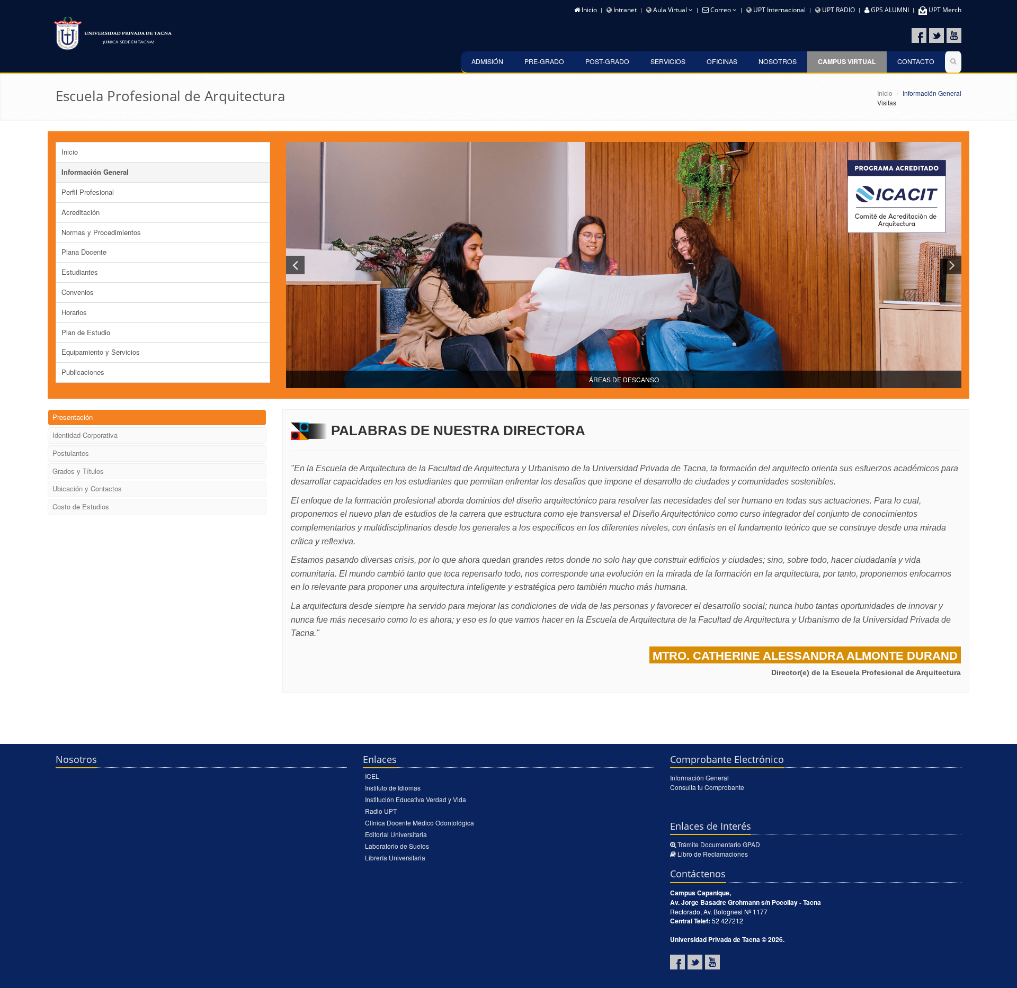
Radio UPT (381, 810)
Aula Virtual (670, 9)
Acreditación (80, 212)
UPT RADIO (837, 9)
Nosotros (778, 61)
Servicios (667, 61)
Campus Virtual (847, 61)
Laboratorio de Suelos (397, 845)
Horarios (74, 312)
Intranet (624, 9)
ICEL (372, 775)
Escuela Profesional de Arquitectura (170, 95)
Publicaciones (82, 372)
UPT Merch (944, 9)
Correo (721, 9)
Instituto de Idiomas (393, 787)
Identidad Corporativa (85, 435)
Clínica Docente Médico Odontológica (419, 822)
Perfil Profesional (87, 192)
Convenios (77, 292)
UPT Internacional (779, 9)
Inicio (588, 9)
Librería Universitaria (395, 857)
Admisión (487, 61)
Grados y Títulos (78, 471)
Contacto (915, 61)
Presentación (72, 417)
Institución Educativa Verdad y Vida (415, 799)
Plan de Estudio (85, 332)
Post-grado (607, 61)
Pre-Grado (544, 61)
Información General (95, 172)
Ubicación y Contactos (87, 488)
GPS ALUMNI (889, 9)
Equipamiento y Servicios (100, 352)
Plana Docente (83, 252)
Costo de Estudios (80, 506)
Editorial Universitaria (396, 834)
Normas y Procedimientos (101, 232)
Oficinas (722, 61)
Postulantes (70, 453)
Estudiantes (79, 272)
